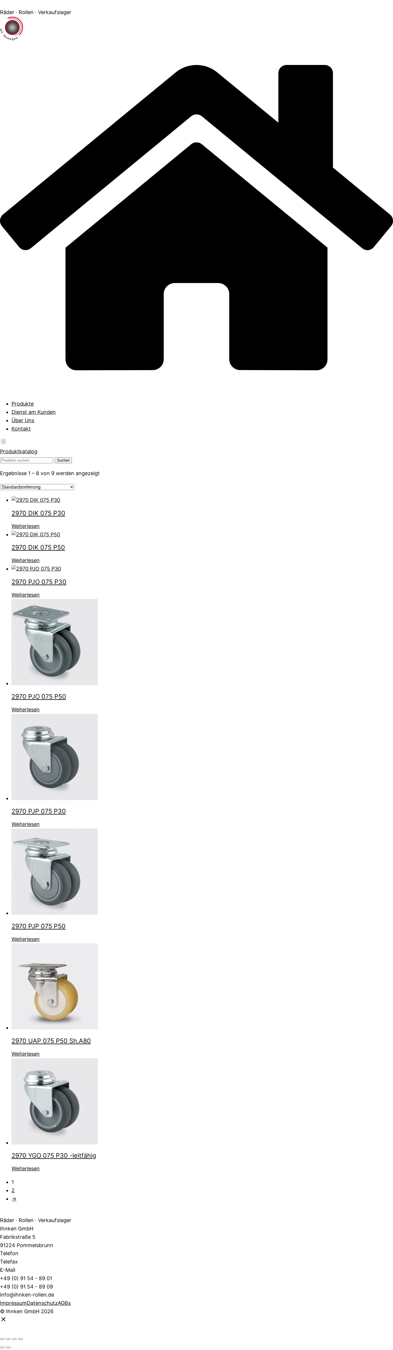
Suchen (63, 460)
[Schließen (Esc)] (20, 1339)
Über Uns (23, 420)
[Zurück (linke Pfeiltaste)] (2, 1347)
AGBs (64, 1303)
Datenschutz (42, 1303)
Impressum (13, 1303)
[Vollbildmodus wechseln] (8, 1339)
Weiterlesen (26, 526)
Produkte (23, 404)
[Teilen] (14, 1339)
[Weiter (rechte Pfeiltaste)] (8, 1347)
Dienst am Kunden (34, 412)
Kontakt (21, 429)
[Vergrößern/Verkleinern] (2, 1339)
